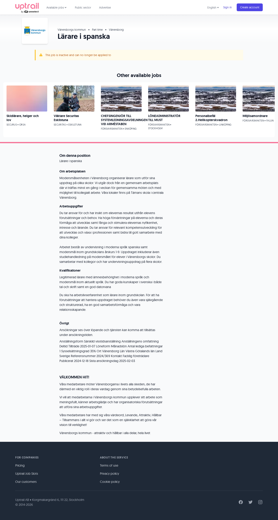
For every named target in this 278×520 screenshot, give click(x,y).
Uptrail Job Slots (26, 473)
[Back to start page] (27, 7)
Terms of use (109, 465)
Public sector (83, 7)
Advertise (105, 7)
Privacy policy (109, 473)
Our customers (26, 482)
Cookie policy (110, 482)
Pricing (20, 465)
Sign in (227, 7)
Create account (249, 7)
